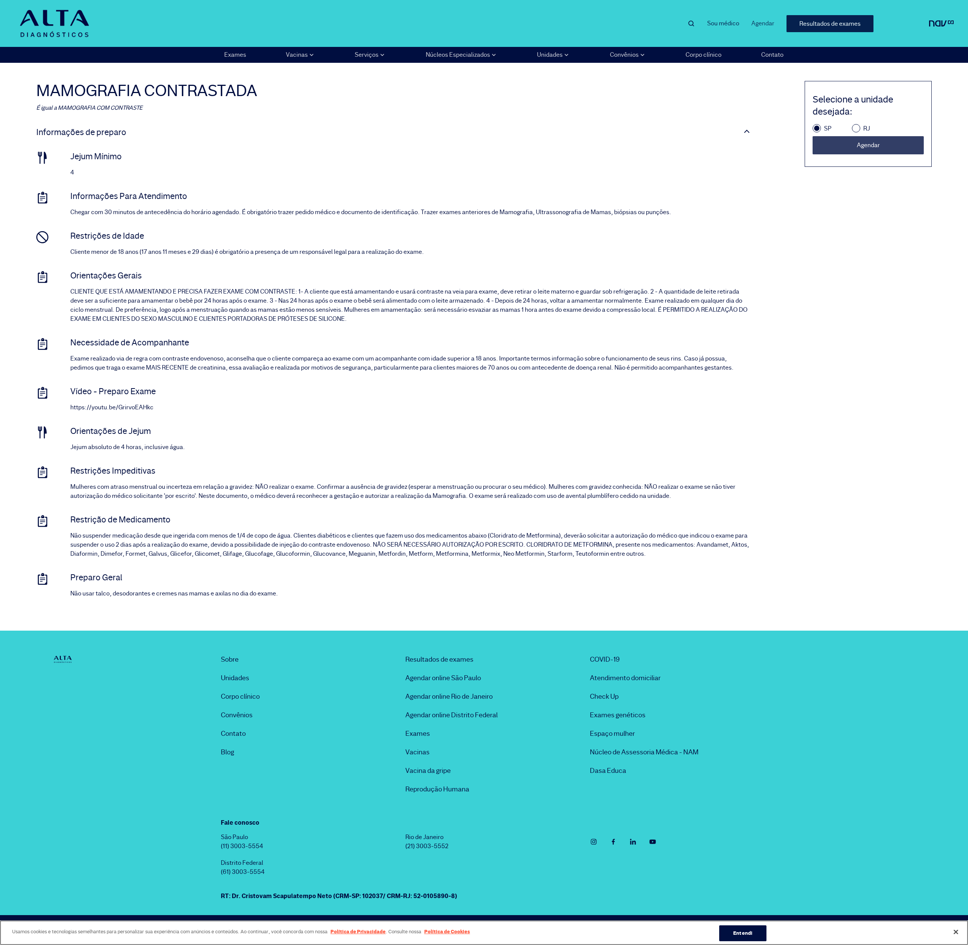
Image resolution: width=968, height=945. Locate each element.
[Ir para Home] (54, 23)
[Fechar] (956, 931)
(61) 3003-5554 (243, 872)
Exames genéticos (617, 715)
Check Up (604, 696)
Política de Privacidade (358, 931)
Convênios (237, 715)
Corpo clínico (703, 55)
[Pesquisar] (691, 23)
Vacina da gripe (428, 770)
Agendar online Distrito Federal (451, 715)
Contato (772, 55)
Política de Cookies (447, 931)
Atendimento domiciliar (625, 677)
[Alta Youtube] (652, 842)
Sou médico (723, 23)
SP (827, 128)
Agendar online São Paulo (443, 677)
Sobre (230, 659)
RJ (866, 128)
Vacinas (417, 752)
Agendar (762, 23)
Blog (227, 752)
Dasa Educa (608, 770)
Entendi (742, 932)
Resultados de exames (830, 24)
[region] (484, 932)
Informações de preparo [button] (81, 132)
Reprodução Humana (437, 789)
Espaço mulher (612, 733)
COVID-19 (605, 659)
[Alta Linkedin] (633, 842)
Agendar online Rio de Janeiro (449, 696)
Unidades (235, 677)
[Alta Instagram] (593, 842)
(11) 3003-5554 (242, 846)
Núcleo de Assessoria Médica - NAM (644, 752)
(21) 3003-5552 (426, 846)
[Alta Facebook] (613, 842)
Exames (235, 55)
